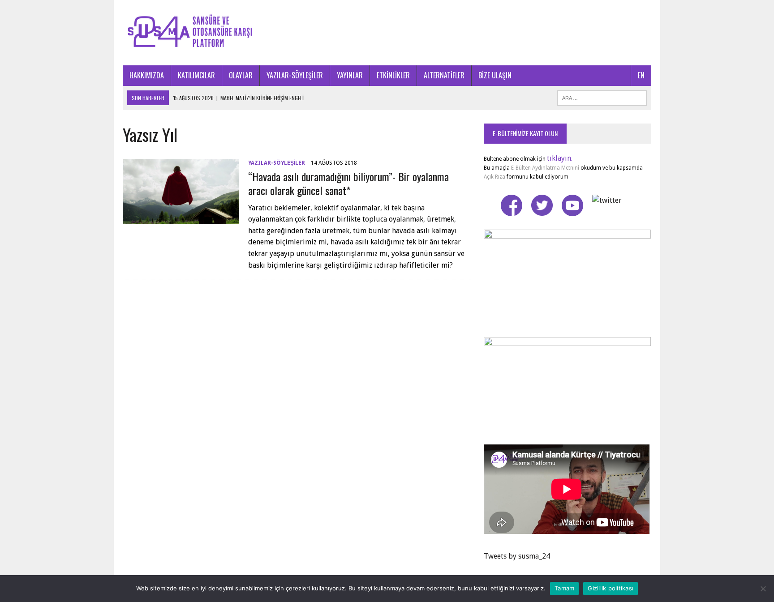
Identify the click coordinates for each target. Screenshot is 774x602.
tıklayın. (559, 158)
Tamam (564, 588)
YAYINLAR (350, 75)
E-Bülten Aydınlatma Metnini (545, 168)
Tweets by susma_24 (517, 556)
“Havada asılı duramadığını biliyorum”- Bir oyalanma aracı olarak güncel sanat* (348, 183)
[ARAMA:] (602, 96)
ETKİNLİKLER (393, 75)
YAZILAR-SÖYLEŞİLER (295, 75)
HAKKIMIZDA (146, 75)
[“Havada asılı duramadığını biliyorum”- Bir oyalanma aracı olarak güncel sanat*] (181, 218)
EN (641, 75)
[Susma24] (387, 32)
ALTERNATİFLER (444, 75)
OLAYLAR (241, 75)
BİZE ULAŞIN (495, 75)
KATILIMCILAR (196, 75)
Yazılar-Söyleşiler (276, 163)
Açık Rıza (494, 177)
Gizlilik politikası (610, 588)
